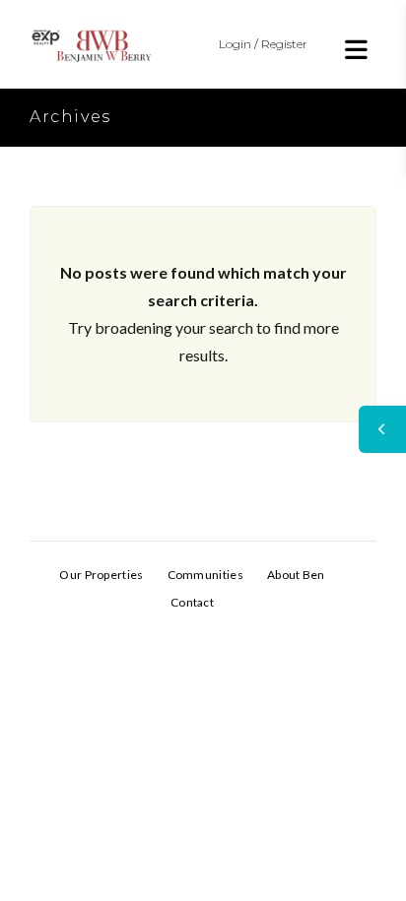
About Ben (296, 574)
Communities (205, 574)
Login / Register (263, 43)
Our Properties (101, 574)
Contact (192, 602)
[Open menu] (356, 49)
